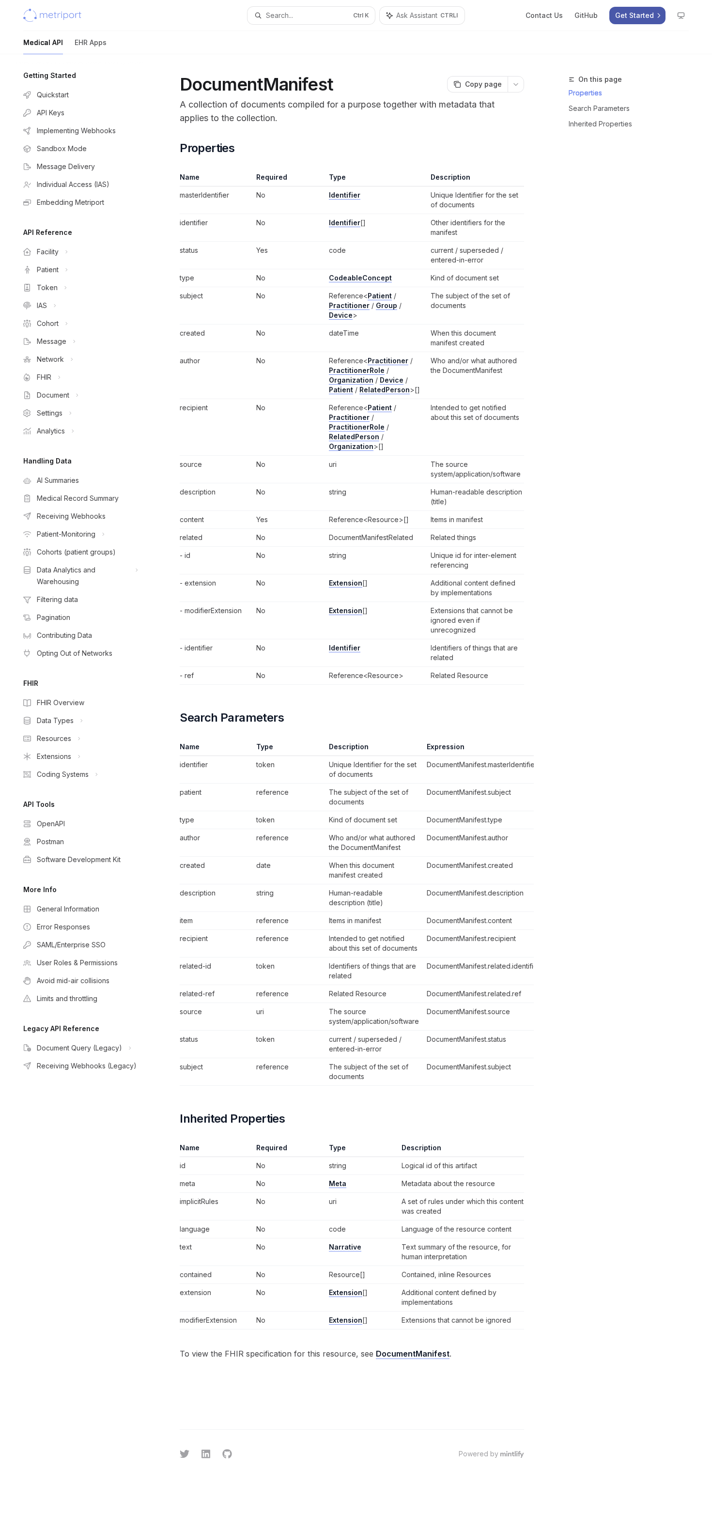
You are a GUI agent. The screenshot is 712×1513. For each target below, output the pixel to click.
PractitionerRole (357, 370)
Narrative (345, 1247)
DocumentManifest (412, 1354)
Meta (337, 1183)
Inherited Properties (600, 124)
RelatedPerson (384, 390)
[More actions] (516, 84)
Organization (351, 380)
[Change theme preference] (681, 15)
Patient (380, 296)
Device (341, 315)
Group (386, 305)
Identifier (344, 195)
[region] (352, 914)
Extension (345, 583)
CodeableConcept (360, 278)
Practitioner (349, 305)
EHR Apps (91, 42)
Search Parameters (599, 108)
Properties (585, 93)
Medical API (43, 42)
